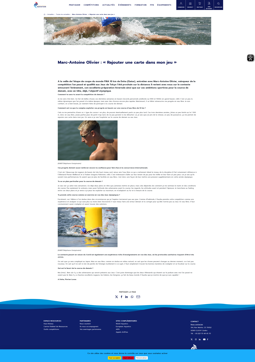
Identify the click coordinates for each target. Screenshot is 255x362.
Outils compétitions (51, 329)
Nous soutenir (85, 324)
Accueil (44, 14)
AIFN (117, 329)
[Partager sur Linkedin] (126, 297)
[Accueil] (40, 5)
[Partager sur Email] (138, 297)
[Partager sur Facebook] (121, 297)
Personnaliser (141, 358)
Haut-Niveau (48, 324)
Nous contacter (197, 324)
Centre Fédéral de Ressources (56, 326)
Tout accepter (114, 358)
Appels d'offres (122, 332)
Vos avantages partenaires (90, 329)
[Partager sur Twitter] (116, 297)
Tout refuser (128, 358)
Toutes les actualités (63, 14)
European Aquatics (123, 326)
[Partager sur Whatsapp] (132, 297)
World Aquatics (122, 324)
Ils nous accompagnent (89, 326)
